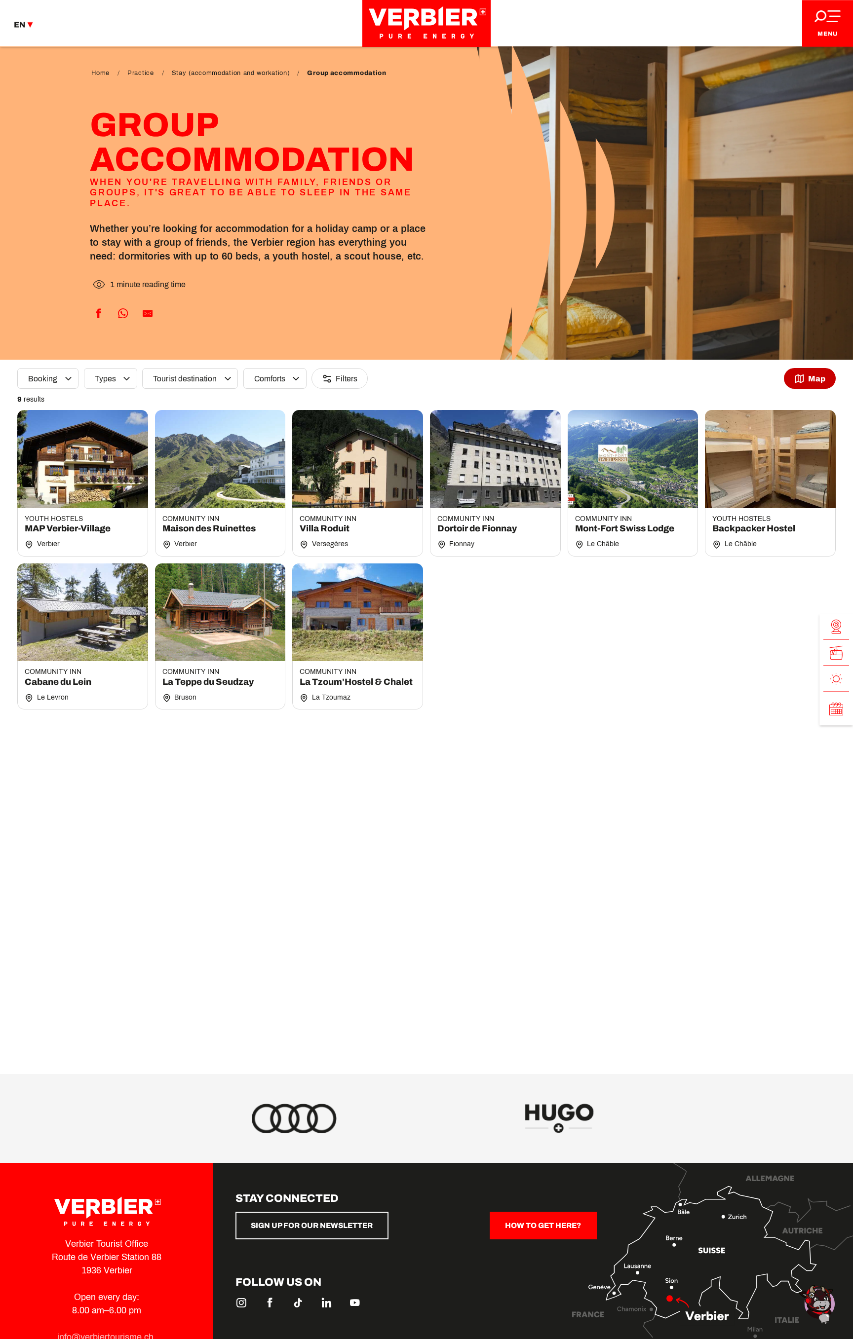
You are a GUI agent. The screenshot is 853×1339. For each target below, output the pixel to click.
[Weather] (836, 679)
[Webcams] (836, 627)
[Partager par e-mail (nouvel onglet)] (147, 314)
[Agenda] (836, 709)
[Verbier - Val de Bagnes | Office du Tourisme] (426, 23)
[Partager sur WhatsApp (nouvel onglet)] (123, 314)
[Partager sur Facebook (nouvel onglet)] (98, 314)
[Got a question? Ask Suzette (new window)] (818, 1304)
